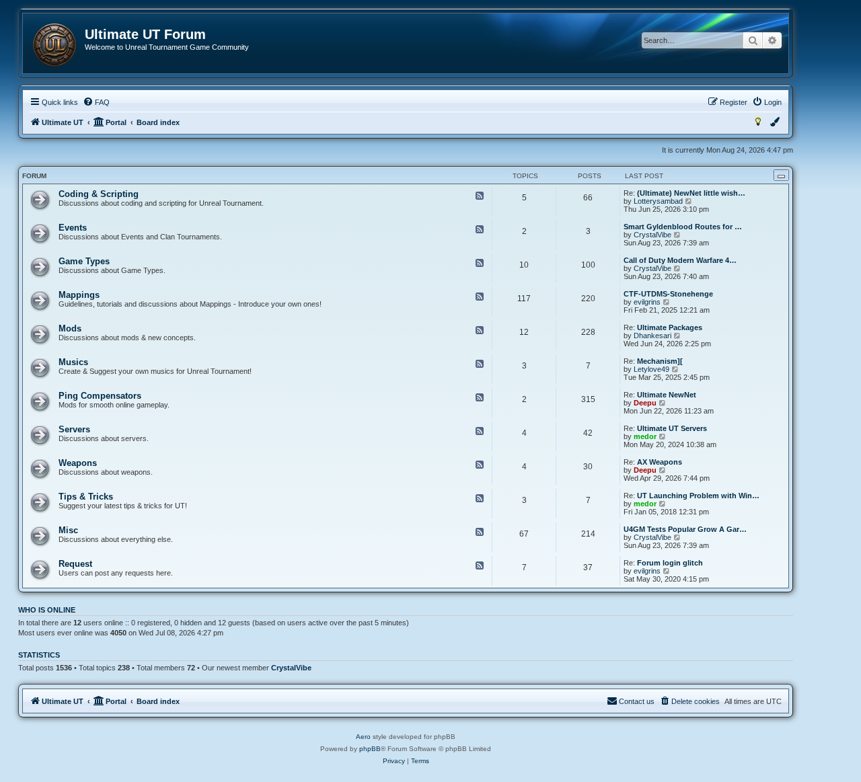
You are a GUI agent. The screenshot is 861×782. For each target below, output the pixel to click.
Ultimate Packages (669, 327)
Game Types (84, 261)
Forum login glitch (670, 563)
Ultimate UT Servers (672, 428)
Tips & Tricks (86, 497)
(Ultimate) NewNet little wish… (691, 193)
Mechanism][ (660, 361)
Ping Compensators (100, 396)
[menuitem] (96, 102)
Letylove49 (651, 369)
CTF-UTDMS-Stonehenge (668, 294)
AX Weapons (659, 462)
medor (645, 436)
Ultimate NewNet (666, 395)
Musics (73, 362)
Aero (363, 736)
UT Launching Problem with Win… (698, 496)
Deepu (645, 403)
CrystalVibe (652, 235)
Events (73, 228)
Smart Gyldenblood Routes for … (683, 227)
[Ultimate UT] (54, 45)
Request (75, 564)
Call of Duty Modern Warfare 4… (680, 260)
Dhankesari (652, 335)
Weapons (78, 463)
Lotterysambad (658, 201)
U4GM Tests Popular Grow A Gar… (685, 529)
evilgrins (647, 302)
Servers (74, 429)
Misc (68, 530)
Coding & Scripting (99, 194)
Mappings (79, 295)
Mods (70, 328)
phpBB (370, 748)
